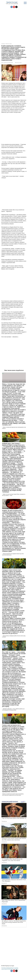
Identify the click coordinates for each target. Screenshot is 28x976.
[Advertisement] (14, 25)
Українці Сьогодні (11, 2)
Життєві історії (18, 62)
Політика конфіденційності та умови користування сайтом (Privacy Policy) (9, 968)
